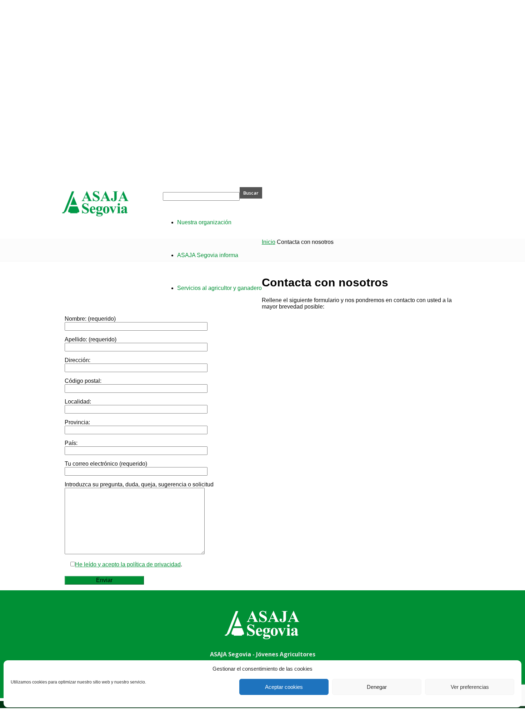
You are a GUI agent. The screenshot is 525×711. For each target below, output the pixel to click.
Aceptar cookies (284, 687)
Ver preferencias (470, 687)
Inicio (268, 242)
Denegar (377, 687)
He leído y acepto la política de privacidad (128, 564)
